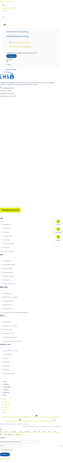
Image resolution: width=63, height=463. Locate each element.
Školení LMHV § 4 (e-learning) (20, 47)
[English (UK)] (8, 432)
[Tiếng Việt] (9, 435)
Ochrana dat (6, 387)
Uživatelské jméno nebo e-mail (10, 442)
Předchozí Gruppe (9, 69)
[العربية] (12, 432)
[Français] (22, 432)
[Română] (46, 432)
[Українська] (6, 435)
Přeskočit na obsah (6, 1)
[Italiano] (36, 432)
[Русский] (51, 432)
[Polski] (40, 432)
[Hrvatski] (18, 435)
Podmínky (6, 384)
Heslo (2, 446)
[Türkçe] (2, 435)
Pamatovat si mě (7, 450)
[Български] (17, 432)
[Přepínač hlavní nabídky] (5, 25)
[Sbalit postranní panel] (58, 243)
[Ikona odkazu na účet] (3, 17)
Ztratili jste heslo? (5, 459)
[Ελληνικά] (26, 432)
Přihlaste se (11, 56)
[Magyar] (31, 432)
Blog (4, 395)
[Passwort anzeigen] (61, 446)
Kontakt (5, 389)
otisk (4, 381)
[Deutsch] (3, 432)
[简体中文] (14, 435)
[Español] (56, 432)
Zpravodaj (6, 392)
